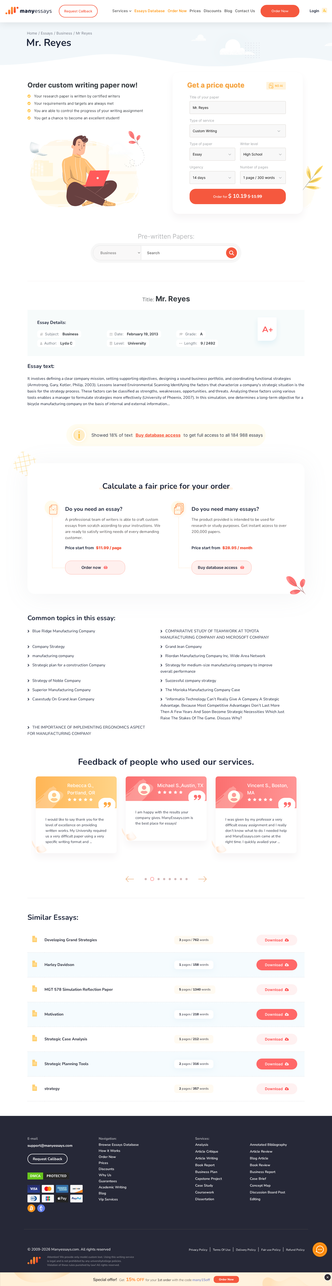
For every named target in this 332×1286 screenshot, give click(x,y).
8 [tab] (186, 879)
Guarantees (108, 1181)
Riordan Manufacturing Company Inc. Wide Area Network (214, 656)
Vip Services (108, 1199)
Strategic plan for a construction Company (68, 665)
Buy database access (158, 435)
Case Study (204, 1185)
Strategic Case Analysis (65, 1039)
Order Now (177, 11)
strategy (52, 1088)
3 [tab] (158, 879)
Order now (91, 567)
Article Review (261, 1151)
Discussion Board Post (267, 1192)
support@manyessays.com (49, 1145)
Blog (228, 11)
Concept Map (260, 1185)
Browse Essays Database (119, 1144)
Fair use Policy (270, 1250)
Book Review (260, 1165)
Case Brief (258, 1178)
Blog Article (259, 1158)
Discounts (212, 11)
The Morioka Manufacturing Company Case (202, 690)
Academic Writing (112, 1187)
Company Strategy (48, 646)
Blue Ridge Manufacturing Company (63, 631)
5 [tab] (170, 879)
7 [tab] (181, 879)
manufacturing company (52, 656)
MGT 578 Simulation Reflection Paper (78, 989)
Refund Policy (295, 1250)
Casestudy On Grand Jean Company (62, 699)
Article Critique (206, 1151)
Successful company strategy (190, 680)
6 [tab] (175, 879)
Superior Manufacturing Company (61, 690)
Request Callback (78, 11)
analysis (201, 1144)
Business (70, 334)
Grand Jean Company (183, 646)
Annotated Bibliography (268, 1144)
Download (274, 940)
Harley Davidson (59, 964)
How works (109, 1150)
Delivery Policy (246, 1250)
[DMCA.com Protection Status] (59, 1177)
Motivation (53, 1014)
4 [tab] (164, 879)
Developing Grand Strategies (70, 940)
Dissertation (204, 1199)
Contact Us (245, 11)
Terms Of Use (221, 1250)
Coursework (204, 1192)
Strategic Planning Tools (66, 1064)
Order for (237, 196)
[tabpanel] (76, 814)
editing (255, 1199)
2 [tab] (151, 879)
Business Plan (206, 1172)
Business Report (262, 1172)
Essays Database (149, 11)
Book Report (205, 1165)
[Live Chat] (320, 1249)
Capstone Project (208, 1178)
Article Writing (206, 1158)
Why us (105, 1175)
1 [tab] (146, 879)
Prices (195, 11)
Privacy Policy (198, 1250)
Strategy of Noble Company (56, 680)
